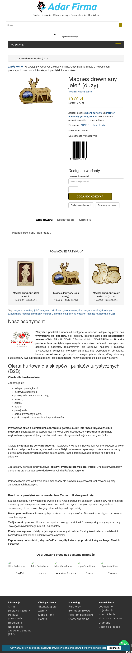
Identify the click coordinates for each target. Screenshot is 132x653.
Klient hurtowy (93, 112)
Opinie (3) (85, 220)
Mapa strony (46, 614)
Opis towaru (44, 220)
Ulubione (104, 622)
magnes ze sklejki (93, 310)
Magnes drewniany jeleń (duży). (33, 58)
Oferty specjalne (79, 619)
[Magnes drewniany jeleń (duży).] (36, 90)
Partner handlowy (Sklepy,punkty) (91, 114)
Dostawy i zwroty (19, 610)
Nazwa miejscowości (79, 176)
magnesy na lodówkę (74, 313)
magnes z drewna (52, 313)
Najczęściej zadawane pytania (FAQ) (20, 630)
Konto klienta (107, 614)
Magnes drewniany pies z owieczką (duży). (106, 294)
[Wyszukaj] (120, 25)
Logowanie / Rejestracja (106, 608)
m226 (112, 313)
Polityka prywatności (95, 647)
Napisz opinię (85, 91)
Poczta (42, 619)
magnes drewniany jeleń (26, 310)
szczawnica (14, 313)
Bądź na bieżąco (109, 627)
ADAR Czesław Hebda (92, 125)
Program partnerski (80, 614)
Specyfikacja (66, 220)
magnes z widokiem (50, 310)
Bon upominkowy (79, 610)
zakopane (109, 310)
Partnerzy (74, 606)
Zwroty (42, 610)
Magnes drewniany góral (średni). (26, 294)
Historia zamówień (111, 618)
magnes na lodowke (97, 313)
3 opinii (72, 91)
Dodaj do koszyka (90, 196)
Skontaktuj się (47, 606)
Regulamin (15, 622)
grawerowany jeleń (72, 310)
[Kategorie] (118, 43)
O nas (12, 606)
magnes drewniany (32, 313)
